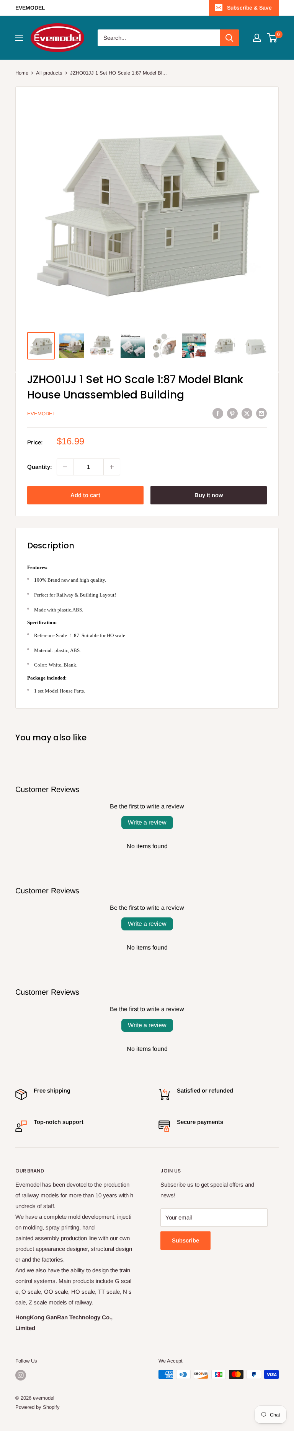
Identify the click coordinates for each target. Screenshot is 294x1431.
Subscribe (185, 1240)
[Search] (229, 37)
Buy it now (208, 495)
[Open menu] (19, 38)
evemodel (41, 413)
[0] (272, 37)
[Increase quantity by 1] (112, 467)
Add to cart (85, 495)
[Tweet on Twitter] (247, 413)
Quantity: (39, 466)
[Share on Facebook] (217, 413)
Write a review (147, 822)
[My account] (257, 38)
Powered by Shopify (37, 1407)
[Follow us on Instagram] (20, 1375)
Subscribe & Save (249, 8)
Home (21, 73)
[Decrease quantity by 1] (65, 467)
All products (49, 73)
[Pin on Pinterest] (232, 413)
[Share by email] (261, 413)
